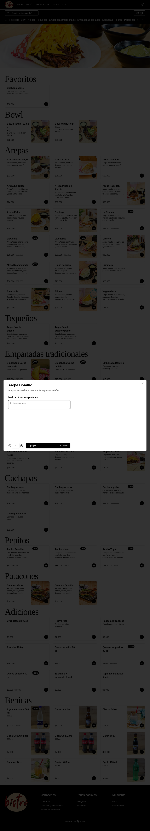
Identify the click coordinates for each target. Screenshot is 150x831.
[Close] (143, 383)
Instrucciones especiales (23, 397)
